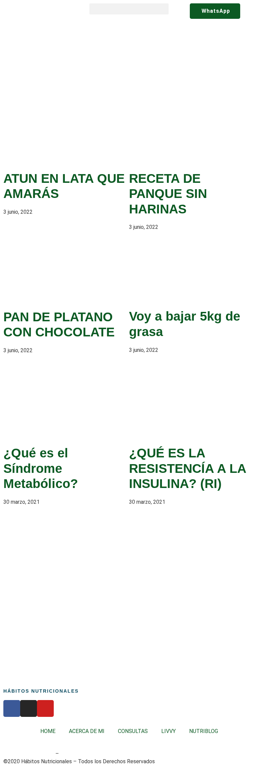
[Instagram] (28, 708)
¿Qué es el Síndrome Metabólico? (40, 468)
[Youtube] (45, 708)
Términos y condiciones (28, 754)
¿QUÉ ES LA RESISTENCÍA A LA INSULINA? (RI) (187, 468)
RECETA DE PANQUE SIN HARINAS (168, 193)
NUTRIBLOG (203, 731)
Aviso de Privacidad (81, 754)
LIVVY (168, 731)
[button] (129, 8)
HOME (47, 731)
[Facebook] (11, 708)
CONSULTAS (133, 731)
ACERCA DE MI (86, 731)
